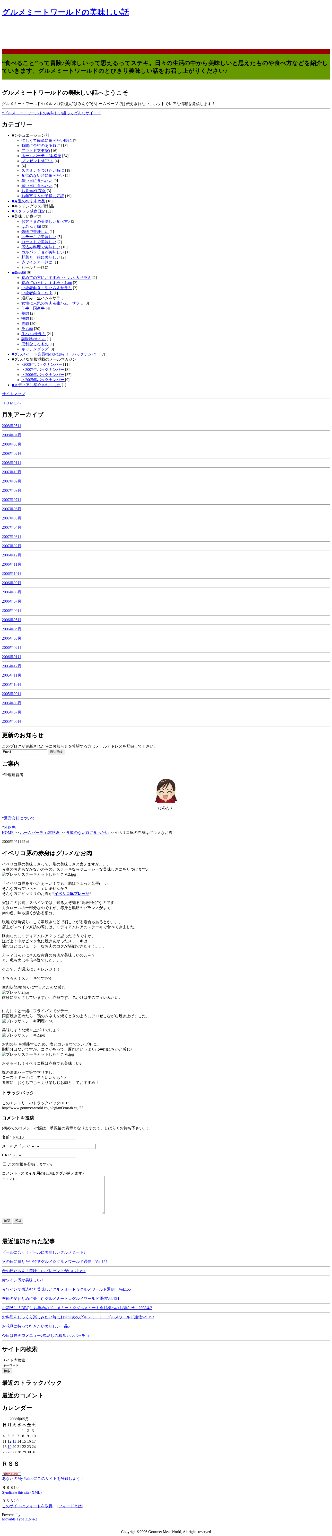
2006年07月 (11, 601)
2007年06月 (11, 509)
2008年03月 (11, 444)
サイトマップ (13, 394)
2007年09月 (11, 481)
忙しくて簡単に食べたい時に (46, 140)
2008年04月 (11, 435)
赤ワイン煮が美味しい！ (23, 1280)
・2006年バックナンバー (42, 375)
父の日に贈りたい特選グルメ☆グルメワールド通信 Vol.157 (54, 1261)
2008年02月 (11, 453)
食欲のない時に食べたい (42, 175)
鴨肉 (25, 318)
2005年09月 (11, 694)
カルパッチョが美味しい (42, 252)
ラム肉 (27, 329)
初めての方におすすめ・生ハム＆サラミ (56, 278)
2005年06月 (11, 721)
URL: (7, 1155)
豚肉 (25, 323)
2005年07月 (11, 712)
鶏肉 (25, 313)
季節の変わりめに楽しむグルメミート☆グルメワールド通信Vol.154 (60, 1298)
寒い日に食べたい (36, 186)
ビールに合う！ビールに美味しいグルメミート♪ (44, 1252)
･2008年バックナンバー (41, 364)
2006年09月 (11, 583)
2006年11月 (11, 564)
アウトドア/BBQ (35, 151)
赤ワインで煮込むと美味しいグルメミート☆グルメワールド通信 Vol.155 (66, 1289)
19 (9, 1447)
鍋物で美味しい (35, 232)
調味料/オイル (33, 339)
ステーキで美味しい (38, 237)
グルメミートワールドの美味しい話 (65, 12)
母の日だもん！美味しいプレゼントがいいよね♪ (44, 1271)
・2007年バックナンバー (42, 369)
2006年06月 (11, 610)
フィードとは (70, 1506)
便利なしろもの (35, 344)
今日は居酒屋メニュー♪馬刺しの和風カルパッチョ (45, 1335)
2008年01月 (11, 463)
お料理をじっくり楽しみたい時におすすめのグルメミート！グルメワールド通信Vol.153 (78, 1317)
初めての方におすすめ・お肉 (46, 283)
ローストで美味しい (38, 242)
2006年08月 (11, 592)
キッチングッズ (35, 349)
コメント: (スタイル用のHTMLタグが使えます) (43, 1173)
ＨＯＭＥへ (11, 403)
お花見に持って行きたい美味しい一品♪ (36, 1326)
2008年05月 (11, 426)
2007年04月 (11, 527)
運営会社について (19, 818)
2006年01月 (11, 657)
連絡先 (10, 827)
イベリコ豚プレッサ (71, 894)
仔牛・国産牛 (33, 308)
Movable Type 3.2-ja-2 (19, 1519)
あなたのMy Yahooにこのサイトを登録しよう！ (43, 1478)
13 (14, 1441)
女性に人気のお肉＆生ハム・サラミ (52, 303)
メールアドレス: (16, 1146)
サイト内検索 (13, 1360)
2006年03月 (11, 638)
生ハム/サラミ (33, 334)
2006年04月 (11, 629)
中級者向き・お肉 (36, 293)
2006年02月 (11, 647)
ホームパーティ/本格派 (41, 156)
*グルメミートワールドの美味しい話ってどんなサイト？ (51, 113)
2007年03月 (11, 537)
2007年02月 (11, 546)
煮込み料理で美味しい (40, 247)
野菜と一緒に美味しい (40, 257)
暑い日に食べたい (36, 181)
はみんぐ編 (31, 226)
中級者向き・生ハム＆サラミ (46, 288)
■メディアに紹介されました (36, 385)
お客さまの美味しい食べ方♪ (45, 221)
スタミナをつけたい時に (42, 170)
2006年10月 (11, 574)
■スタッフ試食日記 (28, 211)
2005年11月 (11, 675)
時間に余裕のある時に (40, 145)
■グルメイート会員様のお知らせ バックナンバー (56, 354)
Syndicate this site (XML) (22, 1492)
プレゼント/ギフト (37, 161)
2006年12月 (11, 555)
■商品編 (19, 272)
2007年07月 (11, 500)
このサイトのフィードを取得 (27, 1506)
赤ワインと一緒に (36, 262)
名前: (7, 1137)
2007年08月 (11, 490)
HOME (8, 833)
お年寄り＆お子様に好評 (42, 196)
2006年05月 (11, 620)
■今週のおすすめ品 (28, 201)
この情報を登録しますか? (29, 1164)
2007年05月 (11, 518)
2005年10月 (11, 684)
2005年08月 (11, 703)
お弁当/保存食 (33, 191)
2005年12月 (11, 666)
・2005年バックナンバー (43, 380)
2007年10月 (11, 472)
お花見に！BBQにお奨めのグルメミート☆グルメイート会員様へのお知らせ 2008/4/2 (77, 1308)
